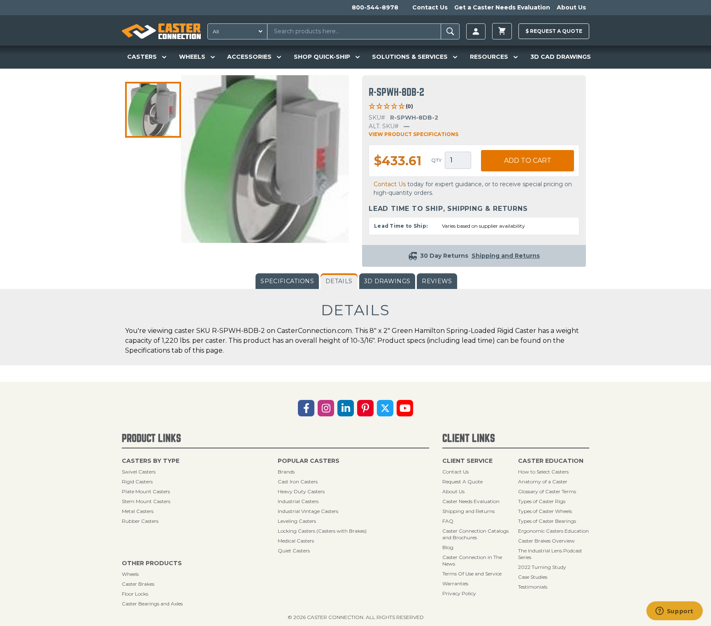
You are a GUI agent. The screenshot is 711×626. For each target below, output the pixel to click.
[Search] (450, 31)
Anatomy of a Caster (542, 481)
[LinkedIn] (345, 408)
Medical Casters (296, 541)
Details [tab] (338, 281)
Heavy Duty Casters (301, 491)
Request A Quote (462, 481)
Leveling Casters (297, 521)
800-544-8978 (375, 7)
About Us (571, 7)
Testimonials (532, 587)
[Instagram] (326, 408)
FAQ (447, 521)
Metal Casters (137, 511)
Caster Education (550, 460)
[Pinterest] (365, 408)
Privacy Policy (459, 593)
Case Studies (532, 577)
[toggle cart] (502, 31)
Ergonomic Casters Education (553, 531)
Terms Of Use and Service (472, 574)
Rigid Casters (137, 481)
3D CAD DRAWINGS (560, 56)
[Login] (476, 31)
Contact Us (430, 7)
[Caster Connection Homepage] (161, 31)
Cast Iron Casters (298, 481)
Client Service (467, 460)
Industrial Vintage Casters (308, 511)
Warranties (455, 583)
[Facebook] (306, 408)
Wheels (130, 574)
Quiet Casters (294, 550)
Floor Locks (135, 594)
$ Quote (553, 31)
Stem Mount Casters (146, 501)
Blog (447, 547)
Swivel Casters (139, 472)
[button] (153, 110)
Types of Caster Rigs (541, 501)
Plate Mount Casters (146, 491)
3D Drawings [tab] (387, 281)
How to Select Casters (543, 472)
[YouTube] (405, 408)
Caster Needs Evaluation (471, 501)
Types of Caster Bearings (547, 521)
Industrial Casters (298, 501)
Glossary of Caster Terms (547, 491)
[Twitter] (385, 408)
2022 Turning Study (542, 567)
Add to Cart (527, 160)
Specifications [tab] (287, 281)
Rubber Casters (140, 521)
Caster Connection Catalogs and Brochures (475, 534)
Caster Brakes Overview (546, 541)
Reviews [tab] (437, 281)
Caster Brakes (138, 584)
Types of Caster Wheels (545, 511)
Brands (286, 472)
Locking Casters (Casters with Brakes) (322, 531)
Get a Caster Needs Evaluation (502, 7)
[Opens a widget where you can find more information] (674, 611)
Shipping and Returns (468, 511)
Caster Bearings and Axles (152, 604)
